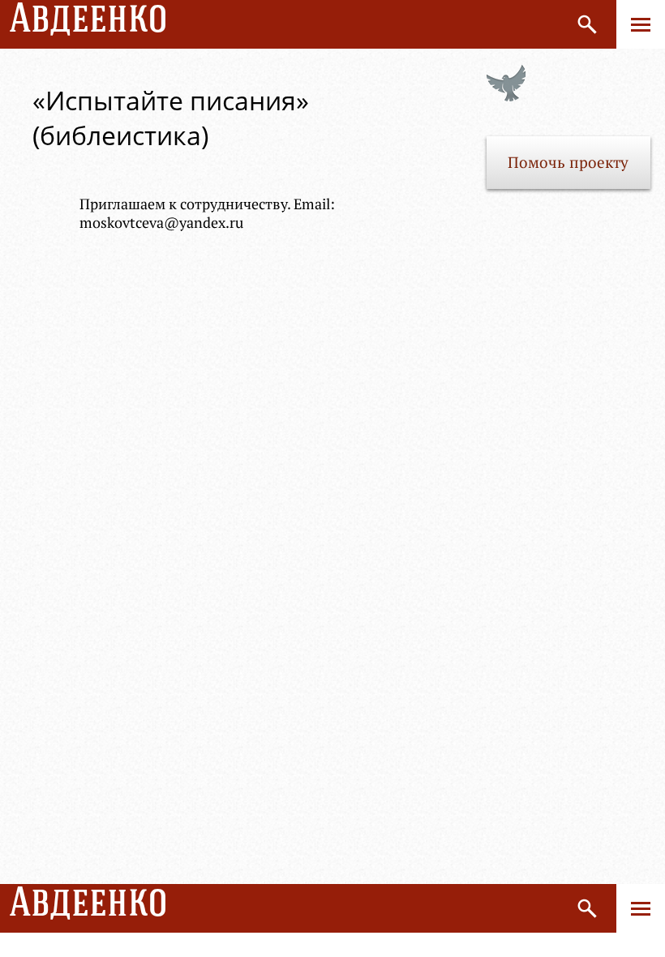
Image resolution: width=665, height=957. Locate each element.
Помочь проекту (568, 162)
